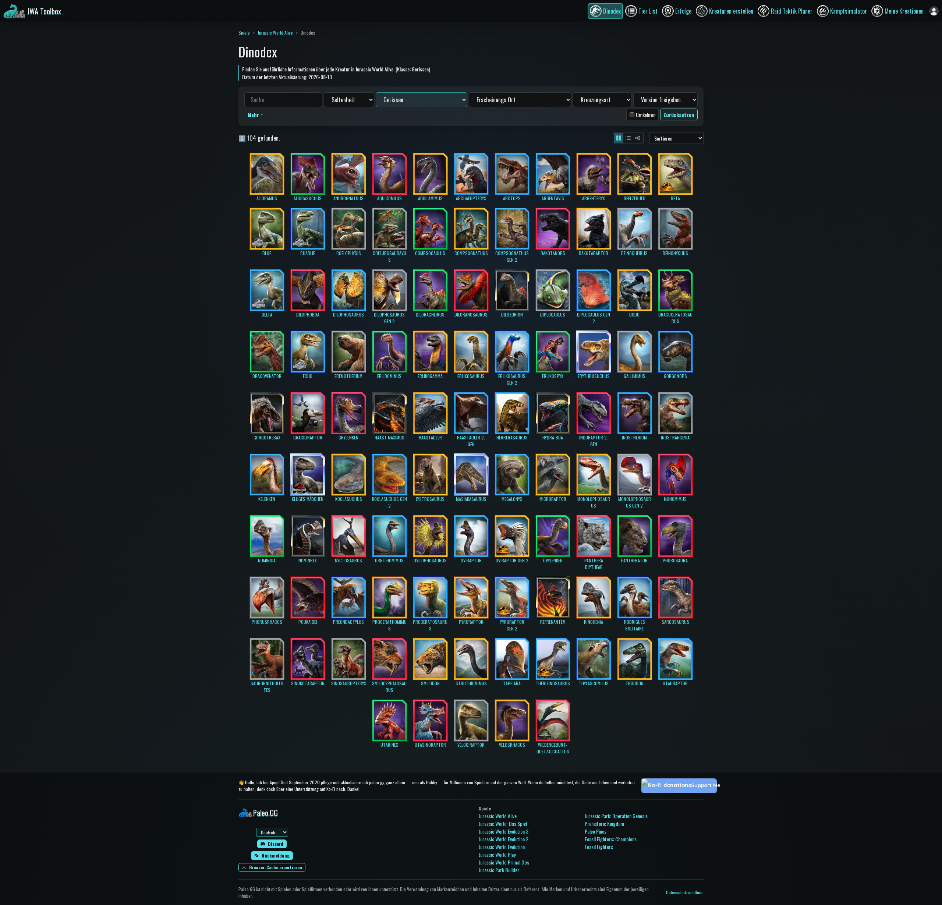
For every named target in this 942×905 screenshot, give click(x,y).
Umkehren (645, 115)
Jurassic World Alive (275, 32)
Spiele (244, 32)
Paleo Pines (595, 831)
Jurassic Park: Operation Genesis (616, 816)
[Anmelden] (934, 11)
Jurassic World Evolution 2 (503, 839)
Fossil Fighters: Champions (611, 839)
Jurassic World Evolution (502, 847)
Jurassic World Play (497, 854)
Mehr (253, 115)
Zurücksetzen (678, 115)
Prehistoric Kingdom (604, 823)
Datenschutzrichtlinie (685, 892)
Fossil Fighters (599, 847)
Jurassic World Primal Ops (504, 862)
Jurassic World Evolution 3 (503, 831)
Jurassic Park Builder (499, 870)
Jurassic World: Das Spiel (503, 823)
